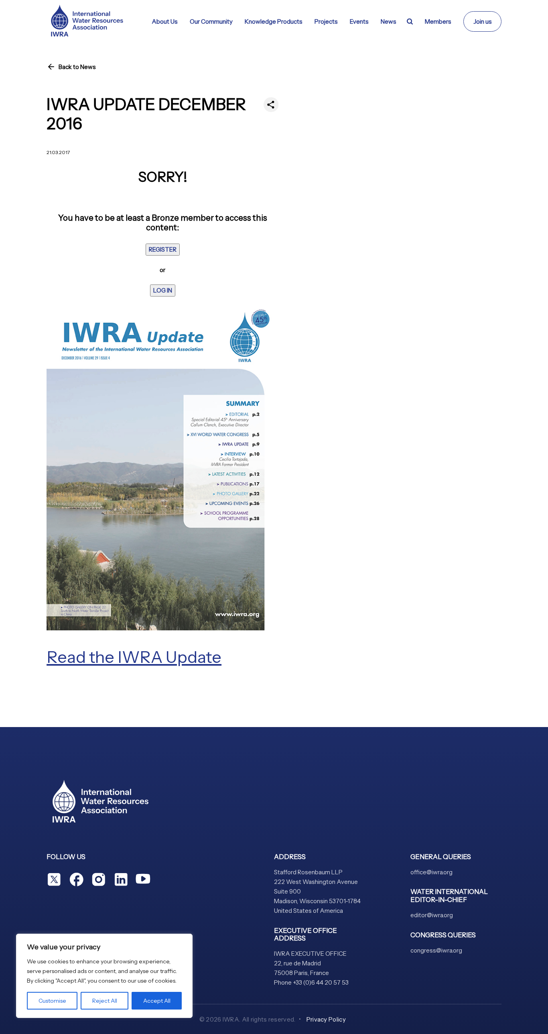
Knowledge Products (273, 21)
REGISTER (163, 249)
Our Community (211, 21)
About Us (165, 21)
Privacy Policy (326, 1019)
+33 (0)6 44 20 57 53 (321, 982)
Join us (482, 21)
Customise (52, 1000)
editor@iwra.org (431, 915)
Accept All (156, 1000)
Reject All (104, 1000)
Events (359, 21)
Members (438, 21)
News (388, 21)
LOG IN (162, 290)
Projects (326, 21)
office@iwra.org (431, 872)
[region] (104, 976)
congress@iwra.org (436, 950)
